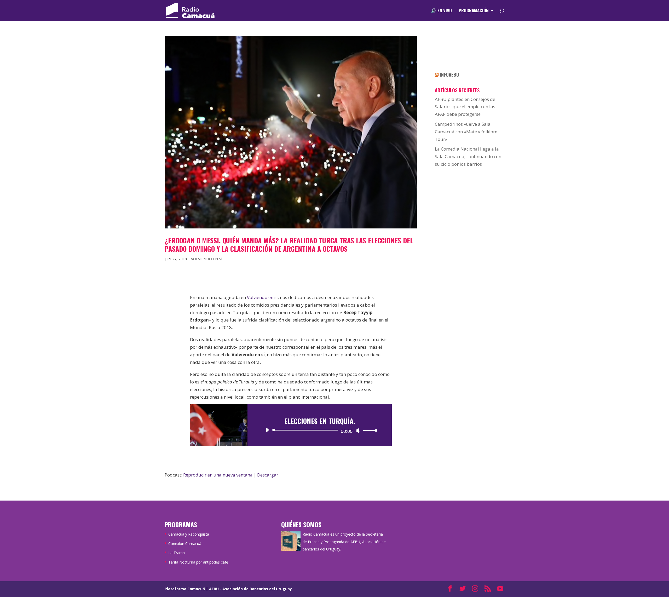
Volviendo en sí (206, 258)
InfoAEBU (449, 74)
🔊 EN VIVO (441, 11)
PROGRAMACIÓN (474, 11)
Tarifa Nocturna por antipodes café (198, 562)
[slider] (368, 430)
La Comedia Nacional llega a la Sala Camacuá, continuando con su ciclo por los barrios (468, 156)
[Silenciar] (358, 430)
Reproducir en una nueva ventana (218, 475)
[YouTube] (500, 589)
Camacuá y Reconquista (188, 534)
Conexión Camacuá (184, 543)
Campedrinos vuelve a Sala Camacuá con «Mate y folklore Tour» (466, 131)
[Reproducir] (267, 430)
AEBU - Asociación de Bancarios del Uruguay (250, 588)
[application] (319, 430)
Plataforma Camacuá (185, 588)
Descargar (267, 475)
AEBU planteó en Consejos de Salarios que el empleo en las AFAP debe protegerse (465, 106)
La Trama (176, 552)
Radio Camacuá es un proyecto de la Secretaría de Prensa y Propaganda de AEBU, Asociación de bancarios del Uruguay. (344, 542)
